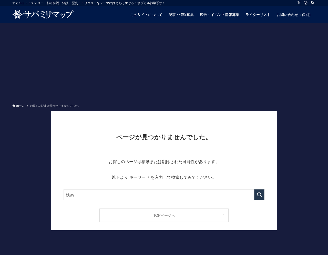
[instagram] (305, 3)
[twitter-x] (299, 3)
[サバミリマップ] (43, 14)
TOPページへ (164, 215)
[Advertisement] (164, 62)
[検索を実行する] (259, 194)
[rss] (312, 3)
